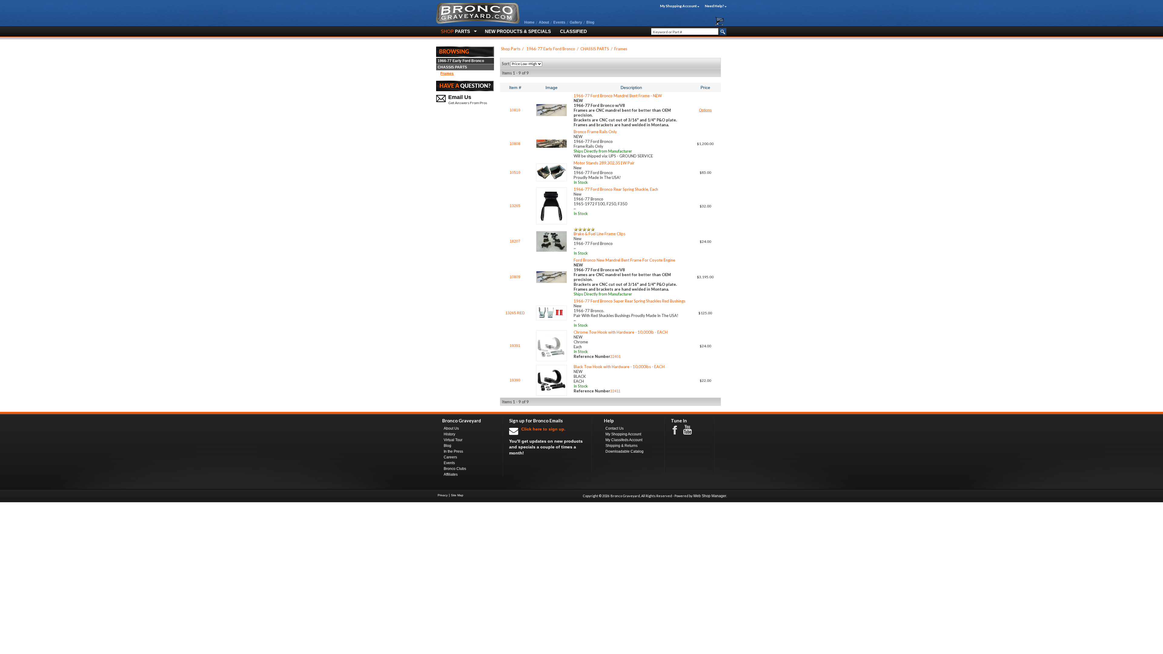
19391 (515, 346)
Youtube (690, 430)
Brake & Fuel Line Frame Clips (599, 233)
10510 (515, 172)
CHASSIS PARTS (452, 67)
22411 (615, 391)
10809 (515, 277)
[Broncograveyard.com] (477, 22)
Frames (447, 73)
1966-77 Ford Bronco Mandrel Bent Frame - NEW (618, 95)
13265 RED (515, 313)
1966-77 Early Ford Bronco (461, 61)
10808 (515, 144)
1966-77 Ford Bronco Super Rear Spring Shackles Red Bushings (629, 301)
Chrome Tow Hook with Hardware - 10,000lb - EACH (621, 332)
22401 (615, 357)
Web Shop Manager (709, 496)
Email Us (459, 97)
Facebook (677, 429)
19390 (515, 380)
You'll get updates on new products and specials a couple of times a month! (546, 441)
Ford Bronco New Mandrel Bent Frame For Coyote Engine (624, 260)
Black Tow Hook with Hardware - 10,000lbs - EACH (619, 366)
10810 (515, 110)
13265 (515, 206)
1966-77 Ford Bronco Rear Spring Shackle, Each (616, 189)
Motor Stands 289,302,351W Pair (604, 162)
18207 (515, 241)
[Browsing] (465, 51)
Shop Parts (510, 48)
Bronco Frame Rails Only (595, 131)
